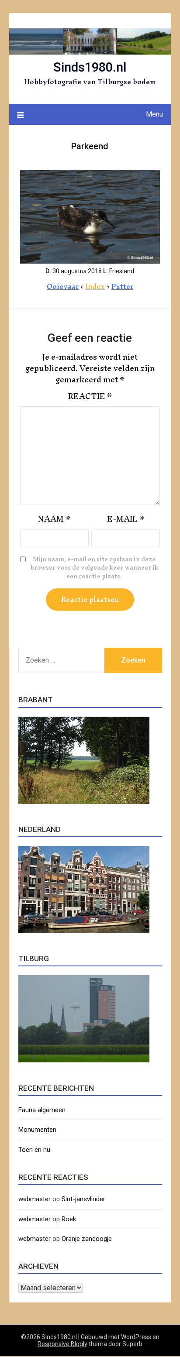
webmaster (34, 1199)
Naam (54, 519)
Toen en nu (34, 1150)
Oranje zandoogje (87, 1239)
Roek (69, 1219)
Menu (154, 114)
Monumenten (37, 1130)
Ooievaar (63, 286)
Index (95, 286)
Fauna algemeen (42, 1110)
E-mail (125, 519)
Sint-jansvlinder (83, 1199)
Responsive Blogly (62, 1343)
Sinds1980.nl (89, 67)
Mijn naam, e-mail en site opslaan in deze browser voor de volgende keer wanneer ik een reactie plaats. (94, 568)
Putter (122, 286)
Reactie (90, 396)
